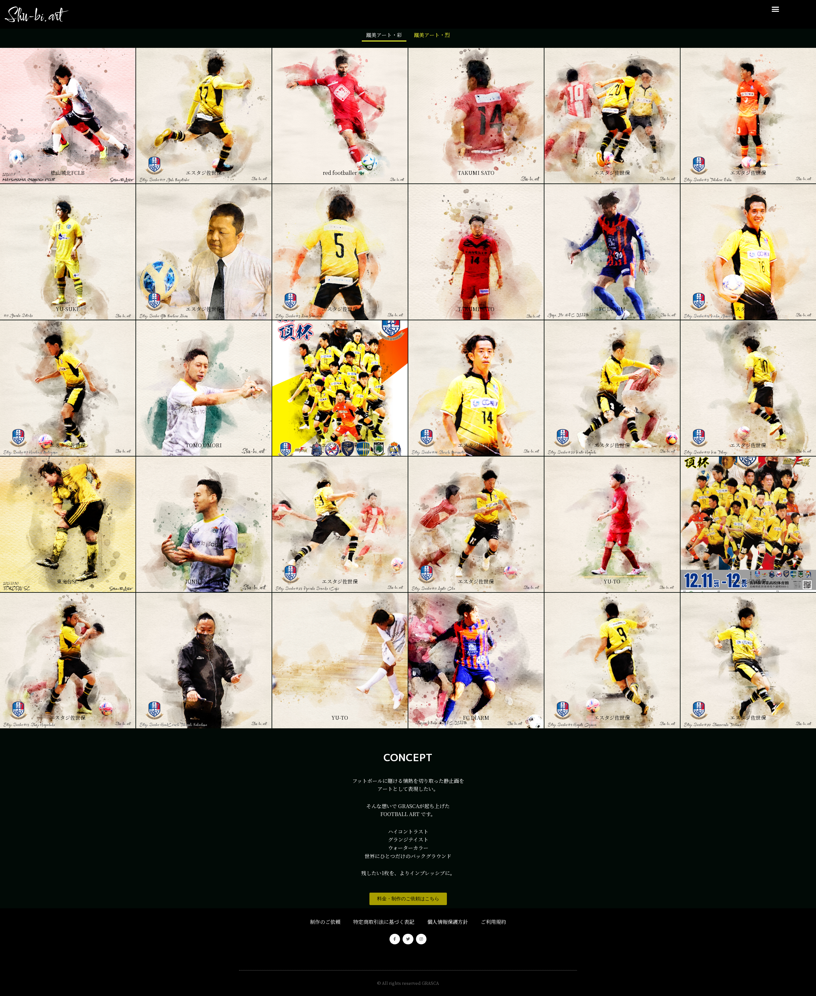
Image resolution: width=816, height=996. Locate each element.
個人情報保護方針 (447, 921)
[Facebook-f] (395, 939)
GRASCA (430, 983)
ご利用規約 (493, 921)
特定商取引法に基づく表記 (383, 921)
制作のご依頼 (325, 921)
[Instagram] (421, 939)
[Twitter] (408, 939)
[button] (775, 9)
